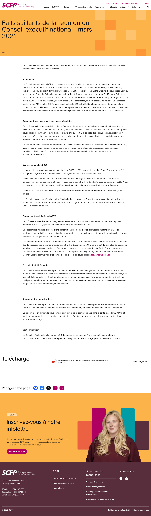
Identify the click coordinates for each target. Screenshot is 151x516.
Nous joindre (58, 488)
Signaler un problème (141, 510)
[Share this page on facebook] (42, 388)
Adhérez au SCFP (110, 3)
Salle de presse (138, 7)
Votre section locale (83, 7)
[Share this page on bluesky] (35, 388)
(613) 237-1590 (18, 489)
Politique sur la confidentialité (119, 510)
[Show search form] (148, 7)
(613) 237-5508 (19, 492)
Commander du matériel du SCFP (100, 499)
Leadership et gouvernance (64, 478)
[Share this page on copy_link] (55, 388)
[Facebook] (121, 478)
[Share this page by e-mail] (61, 388)
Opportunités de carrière (63, 483)
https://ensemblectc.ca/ (100, 254)
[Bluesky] (126, 478)
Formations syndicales (95, 486)
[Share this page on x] (48, 388)
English (146, 3)
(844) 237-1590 (18, 494)
